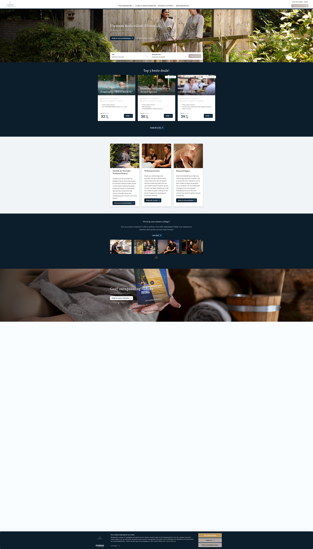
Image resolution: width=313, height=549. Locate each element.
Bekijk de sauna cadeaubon (121, 298)
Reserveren (194, 56)
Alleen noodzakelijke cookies (210, 545)
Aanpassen (209, 540)
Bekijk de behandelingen (186, 200)
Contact (306, 2)
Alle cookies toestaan (210, 535)
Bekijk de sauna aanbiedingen (121, 38)
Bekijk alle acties (155, 128)
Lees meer (155, 235)
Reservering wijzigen (297, 2)
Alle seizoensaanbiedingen (123, 203)
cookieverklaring (170, 541)
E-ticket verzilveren (299, 6)
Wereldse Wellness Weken (145, 38)
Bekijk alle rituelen (152, 200)
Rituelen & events (165, 6)
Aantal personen (156, 54)
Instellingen (114, 545)
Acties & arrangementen (145, 6)
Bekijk (127, 116)
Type (113, 54)
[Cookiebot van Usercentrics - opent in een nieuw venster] (100, 546)
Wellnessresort (125, 6)
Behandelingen (182, 6)
